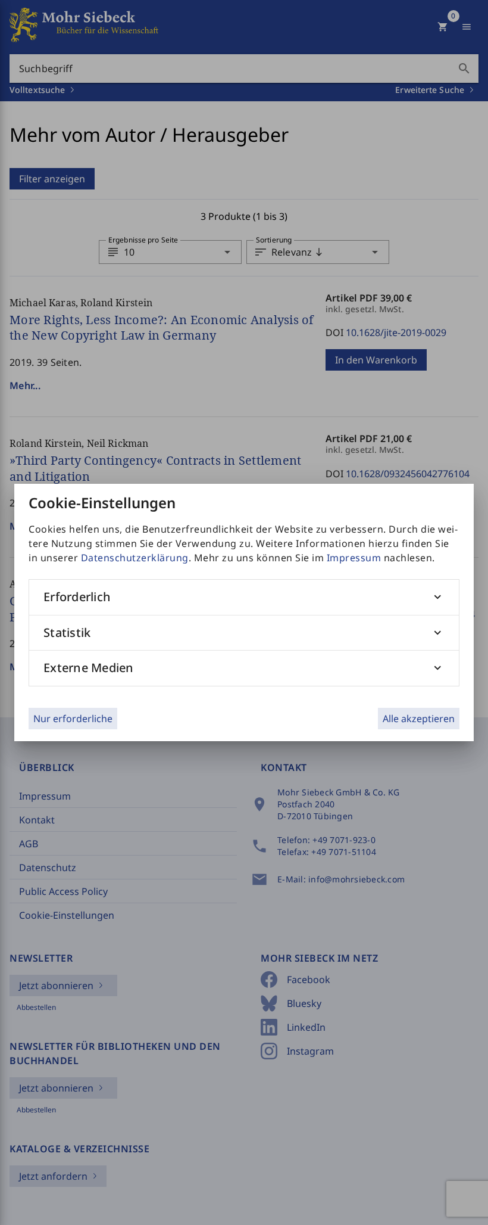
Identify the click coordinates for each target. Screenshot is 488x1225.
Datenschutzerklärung (135, 557)
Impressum (354, 557)
